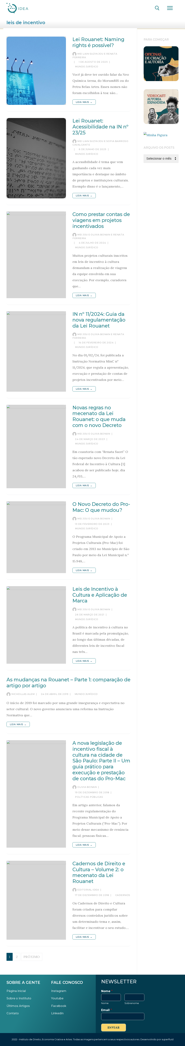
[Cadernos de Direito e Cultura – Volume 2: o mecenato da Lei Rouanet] (36, 900)
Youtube (57, 998)
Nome (107, 991)
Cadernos (122, 895)
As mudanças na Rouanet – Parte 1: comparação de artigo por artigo (68, 683)
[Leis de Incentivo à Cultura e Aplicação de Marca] (36, 625)
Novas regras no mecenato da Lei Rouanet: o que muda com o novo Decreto (99, 416)
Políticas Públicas (88, 796)
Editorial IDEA (88, 889)
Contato (13, 1013)
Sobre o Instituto (19, 998)
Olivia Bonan (87, 786)
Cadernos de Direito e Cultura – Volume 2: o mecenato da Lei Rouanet (98, 872)
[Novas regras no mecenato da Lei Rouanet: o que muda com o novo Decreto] (36, 446)
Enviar (113, 1027)
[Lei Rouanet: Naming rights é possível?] (36, 71)
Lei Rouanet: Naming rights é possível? (98, 42)
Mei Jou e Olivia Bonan (93, 433)
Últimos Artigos (18, 1006)
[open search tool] (157, 8)
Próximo (31, 957)
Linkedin (57, 1013)
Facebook (58, 1006)
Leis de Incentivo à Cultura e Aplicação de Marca (99, 595)
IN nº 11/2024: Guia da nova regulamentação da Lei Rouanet (98, 320)
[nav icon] (170, 8)
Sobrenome (131, 1003)
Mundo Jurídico (86, 66)
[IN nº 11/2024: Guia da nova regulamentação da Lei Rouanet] (36, 351)
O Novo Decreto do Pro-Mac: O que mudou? (101, 507)
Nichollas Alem (23, 694)
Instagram (58, 991)
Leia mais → (84, 102)
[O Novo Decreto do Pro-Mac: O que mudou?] (36, 537)
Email (106, 1010)
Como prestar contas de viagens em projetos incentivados (101, 220)
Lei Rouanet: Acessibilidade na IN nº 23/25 (100, 127)
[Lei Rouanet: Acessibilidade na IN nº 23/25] (36, 158)
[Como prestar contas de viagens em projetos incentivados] (36, 255)
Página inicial (16, 991)
